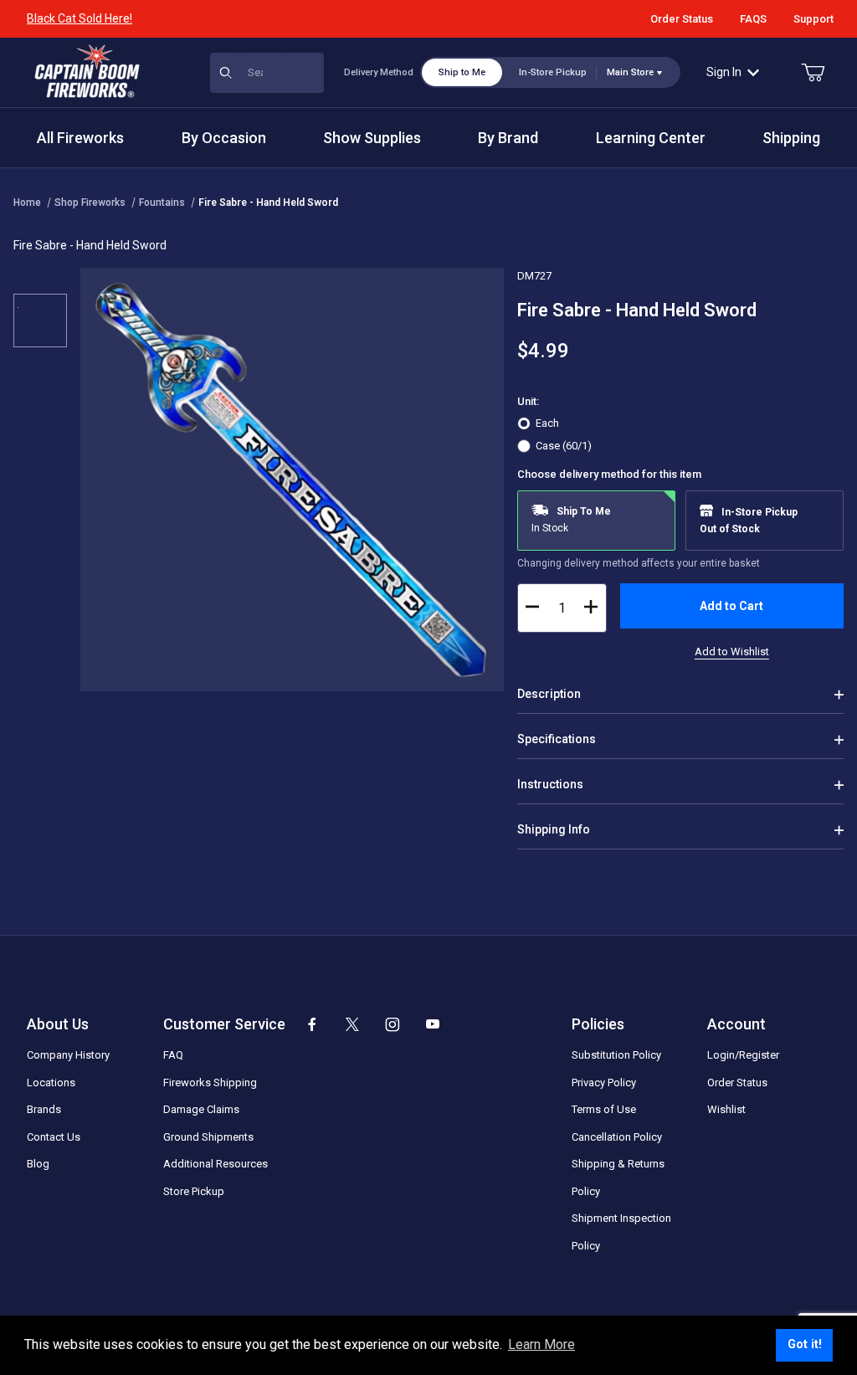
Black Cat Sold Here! (79, 18)
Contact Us (53, 1137)
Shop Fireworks (90, 202)
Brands (44, 1109)
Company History (68, 1055)
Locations (51, 1082)
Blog (38, 1163)
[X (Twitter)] (352, 1024)
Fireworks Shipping (210, 1082)
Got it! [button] (805, 1344)
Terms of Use (604, 1109)
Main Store (630, 72)
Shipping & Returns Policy (618, 1177)
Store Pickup (193, 1191)
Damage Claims (201, 1109)
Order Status (681, 19)
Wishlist (726, 1109)
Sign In (724, 72)
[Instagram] (392, 1024)
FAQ (173, 1055)
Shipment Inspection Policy (621, 1232)
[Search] (304, 73)
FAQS (753, 19)
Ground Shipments (208, 1137)
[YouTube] (432, 1024)
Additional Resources (215, 1163)
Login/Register (743, 1055)
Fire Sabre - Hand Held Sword (268, 202)
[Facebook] (312, 1024)
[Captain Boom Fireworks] (87, 71)
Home (27, 202)
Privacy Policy (604, 1082)
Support (813, 19)
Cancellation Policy (617, 1137)
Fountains (162, 202)
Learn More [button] (541, 1344)
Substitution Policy (616, 1055)
